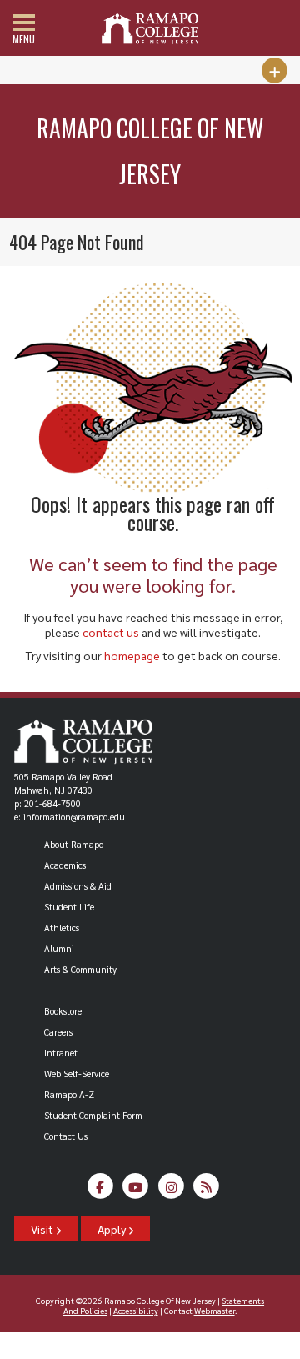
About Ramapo (73, 844)
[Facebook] (100, 1191)
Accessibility (135, 1310)
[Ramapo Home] (150, 29)
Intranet (61, 1052)
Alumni (59, 948)
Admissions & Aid (78, 886)
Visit (43, 1228)
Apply (113, 1228)
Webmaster (214, 1310)
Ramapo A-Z (69, 1094)
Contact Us (66, 1136)
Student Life (69, 906)
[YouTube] (135, 1191)
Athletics (61, 927)
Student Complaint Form (93, 1115)
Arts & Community (80, 969)
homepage (132, 655)
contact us (110, 631)
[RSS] (206, 1191)
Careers (58, 1032)
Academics (65, 865)
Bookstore (63, 1011)
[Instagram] (171, 1191)
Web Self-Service (76, 1073)
